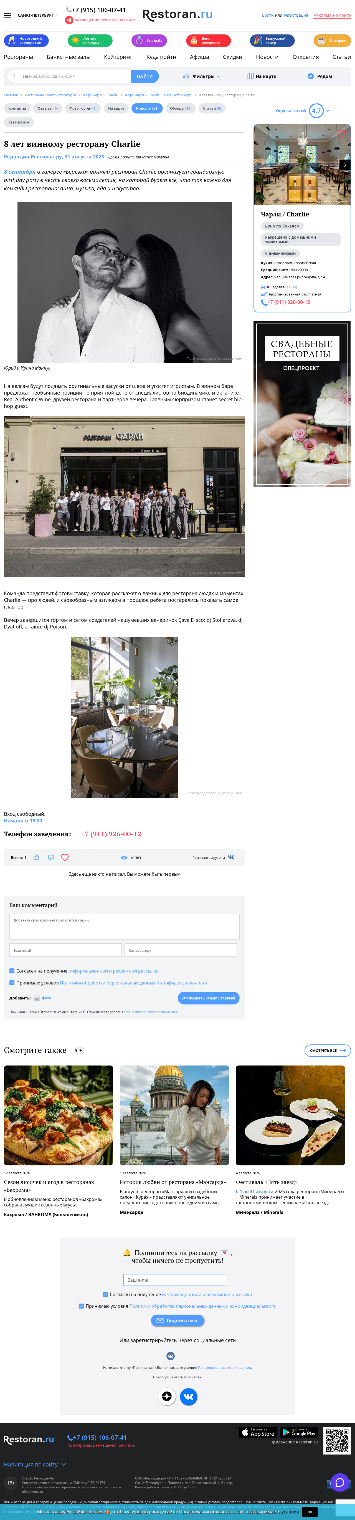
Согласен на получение (87, 971)
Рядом (324, 76)
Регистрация (296, 15)
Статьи (342, 56)
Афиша (199, 56)
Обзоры (180, 108)
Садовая (277, 286)
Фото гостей (83, 108)
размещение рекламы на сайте (105, 19)
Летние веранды (85, 40)
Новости (267, 56)
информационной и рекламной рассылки (114, 971)
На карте (266, 76)
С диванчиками (280, 253)
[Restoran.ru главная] (177, 16)
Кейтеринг (118, 56)
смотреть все (323, 1050)
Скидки (232, 56)
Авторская (283, 262)
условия (290, 1512)
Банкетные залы (68, 56)
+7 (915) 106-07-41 (100, 1437)
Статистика (18, 122)
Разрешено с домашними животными (290, 239)
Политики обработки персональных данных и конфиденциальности (133, 983)
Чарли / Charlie (285, 214)
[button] (345, 165)
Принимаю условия (111, 983)
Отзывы (48, 108)
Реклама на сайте (332, 15)
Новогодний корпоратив (24, 40)
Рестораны (18, 56)
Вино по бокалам (282, 226)
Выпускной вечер (269, 40)
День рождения (204, 40)
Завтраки (332, 40)
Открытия (306, 56)
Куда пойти (161, 56)
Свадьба (149, 40)
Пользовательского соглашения (150, 1011)
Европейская (305, 262)
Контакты (17, 108)
